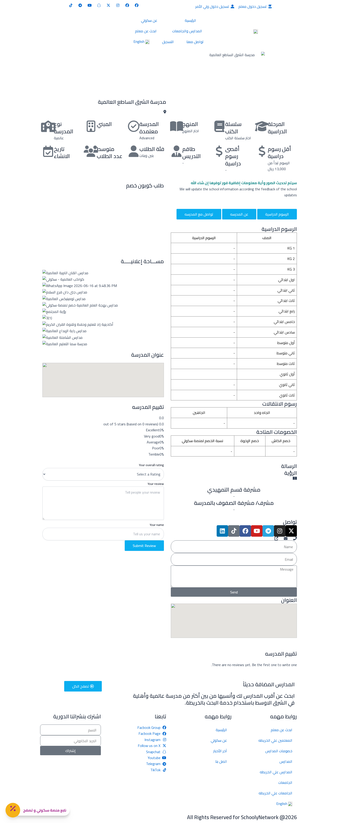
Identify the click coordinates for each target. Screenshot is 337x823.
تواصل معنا (195, 41)
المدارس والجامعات (187, 30)
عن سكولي (149, 20)
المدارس (285, 761)
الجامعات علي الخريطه (275, 793)
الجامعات (285, 782)
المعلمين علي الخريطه (275, 740)
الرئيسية (190, 20)
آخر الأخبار (220, 750)
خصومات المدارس (278, 750)
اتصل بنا (221, 761)
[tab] (277, 214)
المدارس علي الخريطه (276, 771)
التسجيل (168, 41)
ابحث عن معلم (146, 30)
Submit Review (144, 545)
